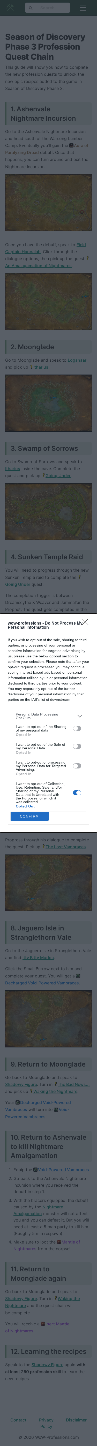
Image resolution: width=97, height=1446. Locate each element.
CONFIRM (29, 816)
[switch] (77, 728)
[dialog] (48, 723)
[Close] (87, 623)
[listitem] (48, 716)
